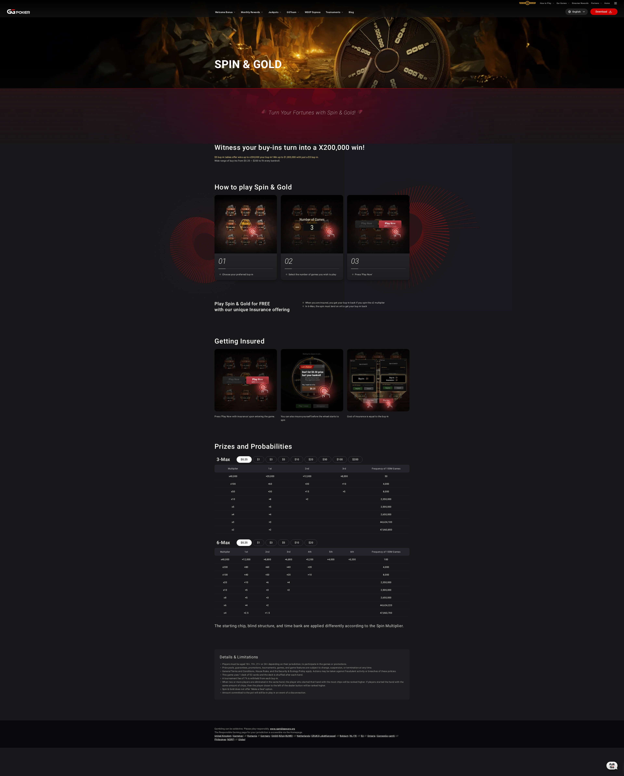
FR (354, 736)
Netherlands (303, 736)
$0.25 (244, 459)
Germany (265, 736)
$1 (258, 459)
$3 (271, 459)
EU (362, 736)
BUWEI (288, 736)
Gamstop (238, 736)
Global (241, 739)
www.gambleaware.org (282, 728)
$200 (355, 459)
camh (392, 736)
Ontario (371, 736)
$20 (311, 459)
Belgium (344, 736)
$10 (297, 459)
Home (607, 3)
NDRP (231, 739)
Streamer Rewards (580, 3)
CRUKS (315, 736)
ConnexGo (382, 736)
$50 (325, 459)
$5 (283, 459)
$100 (340, 459)
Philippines (220, 739)
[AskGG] (612, 766)
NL (351, 736)
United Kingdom (223, 736)
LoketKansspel (327, 736)
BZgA (282, 736)
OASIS (275, 736)
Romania (252, 736)
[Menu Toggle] (616, 3)
